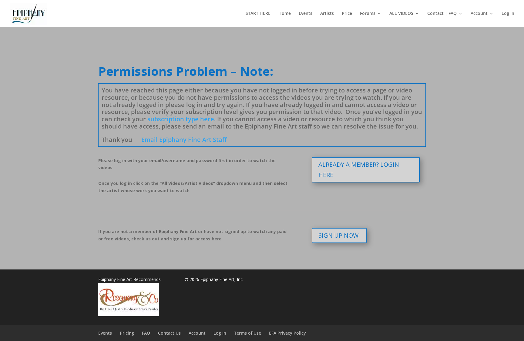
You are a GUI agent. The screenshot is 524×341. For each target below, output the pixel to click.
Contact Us (169, 333)
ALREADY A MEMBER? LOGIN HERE (358, 169)
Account (479, 13)
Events (305, 13)
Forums (367, 13)
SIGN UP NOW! (339, 235)
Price (347, 13)
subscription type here (180, 119)
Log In (508, 13)
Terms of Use (247, 333)
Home (284, 13)
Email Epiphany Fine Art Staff (184, 139)
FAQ (146, 333)
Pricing (127, 333)
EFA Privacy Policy (287, 333)
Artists (327, 13)
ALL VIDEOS (401, 13)
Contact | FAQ (442, 13)
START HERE (258, 13)
